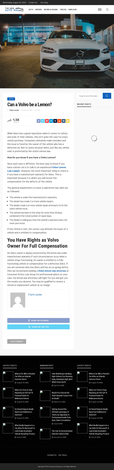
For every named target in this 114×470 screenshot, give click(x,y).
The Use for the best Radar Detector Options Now (62, 432)
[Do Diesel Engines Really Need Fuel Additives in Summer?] (8, 412)
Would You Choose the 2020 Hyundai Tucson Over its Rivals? (62, 395)
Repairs (38, 9)
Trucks (63, 9)
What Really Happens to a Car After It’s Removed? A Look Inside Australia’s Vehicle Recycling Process (25, 429)
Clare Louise (14, 110)
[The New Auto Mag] (14, 9)
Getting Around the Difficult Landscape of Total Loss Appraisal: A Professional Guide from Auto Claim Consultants (61, 415)
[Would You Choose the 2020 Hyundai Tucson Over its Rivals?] (45, 395)
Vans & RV (72, 9)
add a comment (17, 341)
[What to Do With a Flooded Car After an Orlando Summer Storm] (8, 376)
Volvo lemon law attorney (52, 270)
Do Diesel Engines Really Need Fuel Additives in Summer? (24, 412)
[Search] (107, 9)
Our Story (44, 2)
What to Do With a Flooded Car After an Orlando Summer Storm (25, 376)
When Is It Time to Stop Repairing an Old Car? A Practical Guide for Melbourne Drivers (24, 394)
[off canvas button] (100, 9)
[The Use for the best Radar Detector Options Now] (45, 434)
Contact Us (33, 2)
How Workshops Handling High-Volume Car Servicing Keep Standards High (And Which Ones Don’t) (62, 377)
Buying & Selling (51, 9)
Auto (31, 9)
